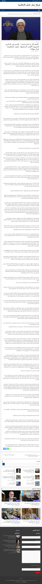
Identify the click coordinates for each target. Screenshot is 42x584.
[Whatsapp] (8, 449)
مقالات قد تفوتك (36, 488)
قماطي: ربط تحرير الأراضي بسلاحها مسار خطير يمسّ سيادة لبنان (9, 471)
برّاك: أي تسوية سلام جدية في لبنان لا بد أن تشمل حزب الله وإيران (28, 477)
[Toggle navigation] (38, 10)
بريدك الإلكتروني (37, 540)
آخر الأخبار (17, 533)
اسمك (39, 535)
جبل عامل (32, 51)
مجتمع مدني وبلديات (36, 500)
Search (3, 464)
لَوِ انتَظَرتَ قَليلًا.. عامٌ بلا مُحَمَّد (9, 454)
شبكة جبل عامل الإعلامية (29, 5)
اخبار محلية (37, 41)
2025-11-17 (37, 51)
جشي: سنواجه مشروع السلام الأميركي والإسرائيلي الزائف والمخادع (31, 455)
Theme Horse (12, 580)
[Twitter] (6, 449)
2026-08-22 (32, 472)
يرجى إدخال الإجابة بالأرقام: (35, 565)
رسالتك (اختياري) (37, 549)
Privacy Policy (18, 580)
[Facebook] (4, 449)
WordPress (25, 582)
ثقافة (11, 475)
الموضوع (38, 545)
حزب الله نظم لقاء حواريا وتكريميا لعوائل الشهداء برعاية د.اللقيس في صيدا (8, 477)
